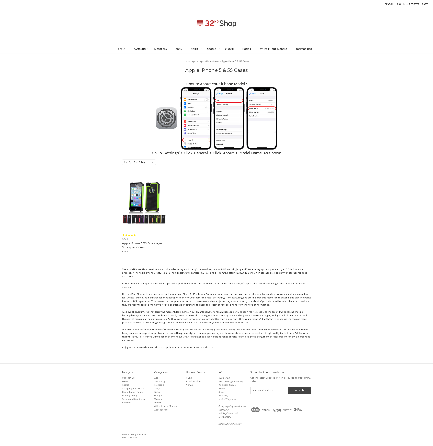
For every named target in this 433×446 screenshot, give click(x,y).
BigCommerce (139, 434)
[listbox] (144, 162)
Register (414, 4)
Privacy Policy (129, 395)
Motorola (160, 49)
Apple (121, 49)
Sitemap (126, 402)
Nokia (194, 49)
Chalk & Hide (193, 381)
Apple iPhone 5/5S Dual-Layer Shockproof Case (142, 245)
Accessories (304, 49)
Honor (246, 49)
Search (389, 4)
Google (211, 49)
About (125, 384)
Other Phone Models (273, 49)
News (125, 381)
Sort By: (128, 162)
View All (190, 384)
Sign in (401, 4)
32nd (189, 377)
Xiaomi (229, 49)
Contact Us (128, 377)
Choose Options (144, 205)
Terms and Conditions (134, 399)
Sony (179, 49)
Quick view (141, 199)
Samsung (140, 49)
